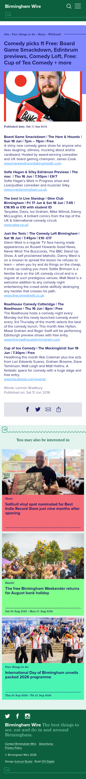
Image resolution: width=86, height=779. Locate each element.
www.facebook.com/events (25, 379)
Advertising (46, 744)
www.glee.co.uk (16, 225)
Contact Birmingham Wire (20, 744)
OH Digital (48, 761)
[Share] (58, 410)
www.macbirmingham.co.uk (25, 189)
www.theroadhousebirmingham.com (32, 339)
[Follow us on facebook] (17, 717)
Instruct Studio (23, 761)
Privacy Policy (13, 748)
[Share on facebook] (27, 410)
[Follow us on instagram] (27, 717)
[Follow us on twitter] (7, 717)
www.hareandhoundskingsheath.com (32, 163)
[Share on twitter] (37, 410)
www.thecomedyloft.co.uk (24, 295)
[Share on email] (48, 410)
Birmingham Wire (23, 6)
